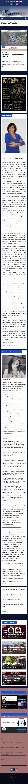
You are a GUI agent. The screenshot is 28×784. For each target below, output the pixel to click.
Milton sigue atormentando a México (13, 55)
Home (10, 781)
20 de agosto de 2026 (10, 636)
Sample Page (16, 781)
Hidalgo (5, 630)
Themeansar (14, 777)
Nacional (5, 52)
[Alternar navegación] (13, 19)
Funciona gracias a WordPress (10, 775)
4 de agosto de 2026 (10, 682)
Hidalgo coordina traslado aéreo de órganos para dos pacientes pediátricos (13, 649)
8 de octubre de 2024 (9, 59)
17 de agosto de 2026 (10, 667)
